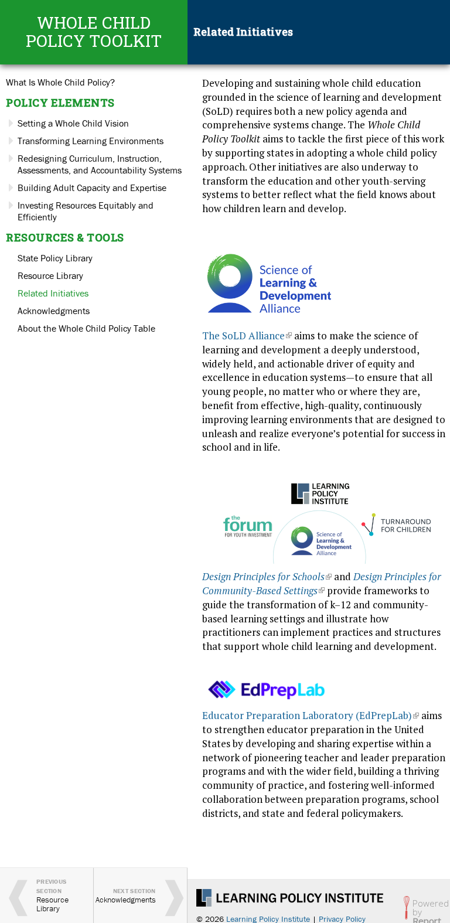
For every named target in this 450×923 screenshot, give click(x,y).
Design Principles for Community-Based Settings (321, 583)
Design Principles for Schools (267, 576)
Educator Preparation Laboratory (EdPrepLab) (310, 715)
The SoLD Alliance (247, 335)
